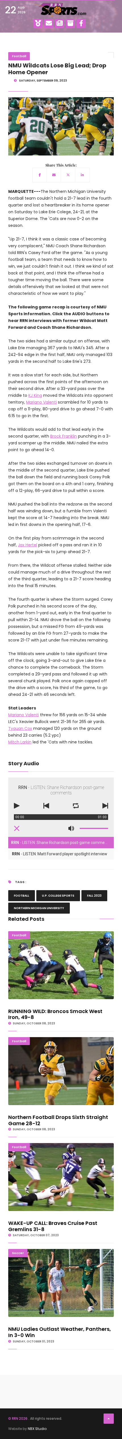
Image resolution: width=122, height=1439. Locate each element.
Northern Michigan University (39, 908)
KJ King (35, 395)
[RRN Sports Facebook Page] (81, 23)
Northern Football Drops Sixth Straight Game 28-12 (61, 1039)
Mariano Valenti (41, 402)
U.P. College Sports (58, 896)
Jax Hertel (27, 545)
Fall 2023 (94, 896)
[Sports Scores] (38, 23)
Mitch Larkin (19, 742)
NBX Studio (37, 1428)
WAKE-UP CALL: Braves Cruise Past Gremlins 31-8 (61, 1145)
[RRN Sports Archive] (70, 23)
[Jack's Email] (48, 23)
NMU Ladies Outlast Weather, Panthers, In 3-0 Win (61, 1251)
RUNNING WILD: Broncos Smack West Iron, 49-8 (61, 933)
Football (19, 56)
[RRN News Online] (59, 23)
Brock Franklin (63, 436)
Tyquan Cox (20, 728)
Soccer (18, 1253)
